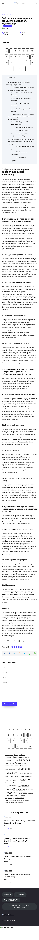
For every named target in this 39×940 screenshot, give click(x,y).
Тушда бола (20, 763)
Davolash (7, 25)
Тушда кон (29, 773)
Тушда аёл (24, 760)
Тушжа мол (14, 802)
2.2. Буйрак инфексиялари (24, 127)
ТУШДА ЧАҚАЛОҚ (11, 760)
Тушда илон (23, 768)
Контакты (7, 894)
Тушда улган (23, 795)
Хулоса (14, 160)
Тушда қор (7, 802)
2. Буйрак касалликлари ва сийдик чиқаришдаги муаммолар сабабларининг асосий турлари (21, 117)
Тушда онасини (17, 782)
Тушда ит (11, 772)
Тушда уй (16, 795)
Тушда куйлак (14, 776)
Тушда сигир (23, 786)
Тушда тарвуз (29, 789)
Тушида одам (20, 802)
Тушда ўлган (26, 800)
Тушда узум (9, 795)
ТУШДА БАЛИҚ (19, 755)
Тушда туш (30, 793)
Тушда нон (24, 779)
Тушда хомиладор (9, 798)
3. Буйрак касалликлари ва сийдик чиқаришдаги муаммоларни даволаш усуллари (21, 141)
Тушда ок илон (8, 782)
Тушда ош (29, 782)
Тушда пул (11, 785)
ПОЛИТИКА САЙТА (11, 900)
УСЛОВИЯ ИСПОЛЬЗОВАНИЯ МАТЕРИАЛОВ (19, 906)
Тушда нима (14, 780)
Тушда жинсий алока (10, 769)
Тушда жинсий (23, 765)
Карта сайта (20, 894)
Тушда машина (25, 776)
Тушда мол (8, 780)
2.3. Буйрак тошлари (22, 130)
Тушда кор (7, 776)
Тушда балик (9, 763)
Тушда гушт (16, 765)
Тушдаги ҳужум (9, 765)
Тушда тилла (11, 792)
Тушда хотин (19, 798)
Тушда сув (19, 789)
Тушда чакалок (10, 800)
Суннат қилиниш (9, 755)
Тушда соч (9, 789)
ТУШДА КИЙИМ (11, 757)
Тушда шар (19, 800)
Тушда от (23, 782)
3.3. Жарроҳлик (21, 157)
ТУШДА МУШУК (23, 757)
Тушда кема (22, 773)
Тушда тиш (23, 793)
